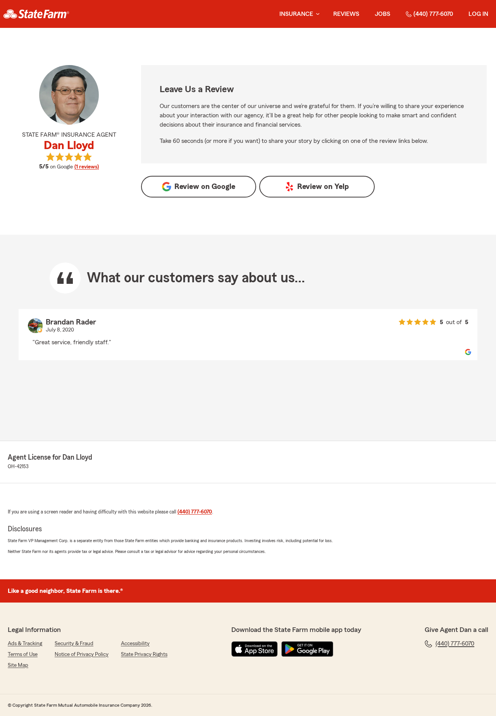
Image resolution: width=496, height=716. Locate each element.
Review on (204, 187)
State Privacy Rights (144, 654)
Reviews (346, 14)
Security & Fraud (74, 643)
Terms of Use (23, 654)
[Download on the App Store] (254, 649)
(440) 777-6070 (433, 14)
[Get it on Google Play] (307, 649)
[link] (36, 14)
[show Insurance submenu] (316, 14)
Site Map (18, 665)
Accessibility (135, 643)
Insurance (296, 14)
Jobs (382, 14)
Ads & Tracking (25, 643)
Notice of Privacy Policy (81, 654)
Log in (478, 14)
